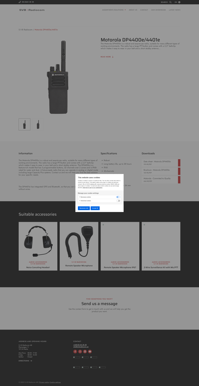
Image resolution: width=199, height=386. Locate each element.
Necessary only (84, 208)
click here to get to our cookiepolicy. (92, 187)
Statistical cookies (85, 200)
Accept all (95, 208)
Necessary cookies (85, 197)
